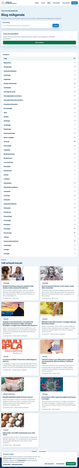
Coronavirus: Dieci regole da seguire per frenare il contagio (59, 398)
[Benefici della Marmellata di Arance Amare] (12, 384)
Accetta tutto (71, 463)
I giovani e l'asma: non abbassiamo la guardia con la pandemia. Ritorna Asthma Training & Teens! (58, 361)
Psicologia (6, 283)
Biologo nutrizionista (9, 394)
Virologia (45, 394)
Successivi (42, 451)
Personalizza (60, 463)
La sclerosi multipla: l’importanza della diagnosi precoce (19, 360)
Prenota (74, 3)
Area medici (66, 3)
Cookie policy (7, 464)
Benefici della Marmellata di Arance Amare (18, 397)
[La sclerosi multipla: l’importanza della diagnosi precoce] (12, 347)
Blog (49, 3)
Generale (6, 319)
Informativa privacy (17, 464)
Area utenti (56, 3)
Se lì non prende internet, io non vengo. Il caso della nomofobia (58, 287)
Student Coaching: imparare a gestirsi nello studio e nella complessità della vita (18, 287)
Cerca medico (39, 42)
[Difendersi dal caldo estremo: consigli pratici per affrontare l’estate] (51, 309)
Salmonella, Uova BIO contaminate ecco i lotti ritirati (19, 434)
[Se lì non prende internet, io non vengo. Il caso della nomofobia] (51, 273)
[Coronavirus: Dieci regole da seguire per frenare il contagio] (51, 384)
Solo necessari (49, 463)
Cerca (43, 3)
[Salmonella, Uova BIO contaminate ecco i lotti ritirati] (12, 420)
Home (37, 3)
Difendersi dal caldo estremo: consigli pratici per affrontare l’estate (59, 323)
